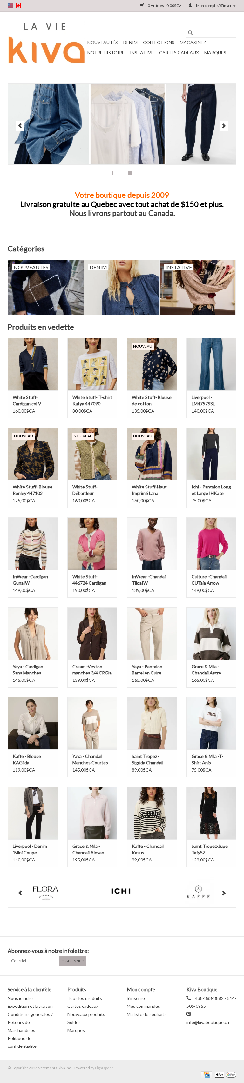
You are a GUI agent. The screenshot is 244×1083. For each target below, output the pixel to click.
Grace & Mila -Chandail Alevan (88, 849)
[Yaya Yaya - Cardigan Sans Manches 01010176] (33, 633)
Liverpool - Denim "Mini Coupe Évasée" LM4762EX (32, 849)
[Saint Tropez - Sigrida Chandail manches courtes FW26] (152, 723)
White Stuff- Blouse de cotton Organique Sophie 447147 (152, 401)
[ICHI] (122, 892)
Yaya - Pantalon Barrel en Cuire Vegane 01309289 (150, 670)
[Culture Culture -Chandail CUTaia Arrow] (211, 543)
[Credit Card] (206, 1074)
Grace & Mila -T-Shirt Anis (207, 759)
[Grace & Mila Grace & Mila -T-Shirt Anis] (211, 723)
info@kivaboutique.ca (207, 1022)
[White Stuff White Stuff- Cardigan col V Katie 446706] (33, 364)
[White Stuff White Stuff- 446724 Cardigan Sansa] (92, 543)
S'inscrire (136, 998)
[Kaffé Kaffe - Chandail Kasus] (152, 813)
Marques (215, 52)
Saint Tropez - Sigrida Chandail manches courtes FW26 (149, 760)
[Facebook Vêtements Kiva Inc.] (220, 951)
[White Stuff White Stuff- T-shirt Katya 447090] (92, 364)
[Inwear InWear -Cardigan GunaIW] (33, 543)
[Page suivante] (224, 126)
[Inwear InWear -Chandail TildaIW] (152, 543)
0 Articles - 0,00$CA (164, 5)
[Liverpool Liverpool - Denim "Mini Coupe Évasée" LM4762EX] (33, 813)
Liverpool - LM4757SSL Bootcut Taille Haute (205, 401)
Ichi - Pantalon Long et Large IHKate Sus (211, 490)
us (10, 5)
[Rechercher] (190, 33)
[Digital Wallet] (224, 1074)
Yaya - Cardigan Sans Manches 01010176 (28, 670)
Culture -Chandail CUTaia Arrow (209, 580)
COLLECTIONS (158, 42)
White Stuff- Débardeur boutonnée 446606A (85, 490)
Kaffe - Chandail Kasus (148, 849)
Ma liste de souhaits (146, 1014)
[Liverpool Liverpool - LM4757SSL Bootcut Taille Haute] (211, 364)
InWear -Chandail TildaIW (149, 580)
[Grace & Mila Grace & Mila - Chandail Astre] (211, 633)
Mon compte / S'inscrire (215, 5)
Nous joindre (20, 998)
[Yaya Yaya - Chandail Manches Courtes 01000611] (92, 723)
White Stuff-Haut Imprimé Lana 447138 (149, 490)
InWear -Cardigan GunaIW (30, 580)
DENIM (130, 42)
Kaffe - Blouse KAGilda (27, 759)
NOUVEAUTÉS (102, 42)
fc (18, 5)
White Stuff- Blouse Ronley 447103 (32, 490)
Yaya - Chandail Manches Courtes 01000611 (90, 760)
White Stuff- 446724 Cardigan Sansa (89, 580)
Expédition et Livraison (30, 1006)
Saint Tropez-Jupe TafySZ (210, 849)
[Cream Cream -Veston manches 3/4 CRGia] (92, 633)
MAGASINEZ (193, 42)
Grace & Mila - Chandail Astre (206, 669)
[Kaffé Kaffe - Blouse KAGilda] (33, 723)
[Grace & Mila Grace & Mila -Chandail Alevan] (92, 813)
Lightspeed (104, 1068)
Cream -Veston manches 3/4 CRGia (92, 669)
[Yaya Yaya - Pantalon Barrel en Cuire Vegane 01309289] (152, 633)
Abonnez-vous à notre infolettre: (48, 950)
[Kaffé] (198, 892)
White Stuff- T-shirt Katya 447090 (92, 400)
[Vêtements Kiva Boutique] (46, 42)
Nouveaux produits (86, 1014)
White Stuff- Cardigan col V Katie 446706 (27, 401)
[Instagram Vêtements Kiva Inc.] (231, 951)
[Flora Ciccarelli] (46, 892)
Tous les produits (84, 998)
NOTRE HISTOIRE (106, 52)
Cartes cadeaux (179, 52)
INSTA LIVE (142, 52)
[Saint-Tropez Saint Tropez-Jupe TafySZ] (211, 813)
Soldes (74, 1022)
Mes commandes (143, 1006)
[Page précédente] (20, 126)
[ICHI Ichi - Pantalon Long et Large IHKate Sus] (211, 454)
